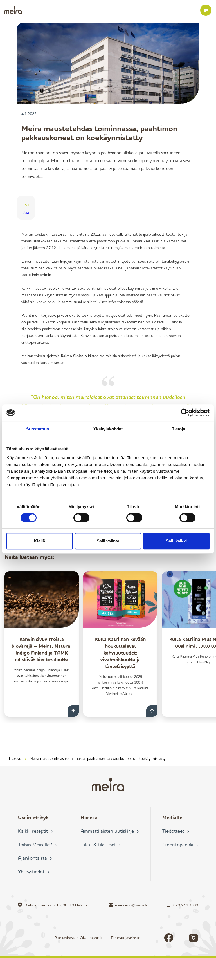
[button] (206, 10)
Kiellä (39, 541)
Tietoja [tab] (178, 428)
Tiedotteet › (175, 831)
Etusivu (15, 758)
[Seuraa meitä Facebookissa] (168, 937)
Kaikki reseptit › (35, 831)
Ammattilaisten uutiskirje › (109, 831)
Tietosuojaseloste (125, 937)
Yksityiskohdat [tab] (108, 428)
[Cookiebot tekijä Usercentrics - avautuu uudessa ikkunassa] (185, 412)
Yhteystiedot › (33, 871)
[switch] (81, 517)
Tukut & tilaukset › (100, 844)
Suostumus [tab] (37, 428)
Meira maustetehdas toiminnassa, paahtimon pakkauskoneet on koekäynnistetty (97, 758)
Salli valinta (108, 541)
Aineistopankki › (180, 844)
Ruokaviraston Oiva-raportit (78, 937)
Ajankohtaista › (35, 858)
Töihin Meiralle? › (37, 844)
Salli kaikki (176, 541)
